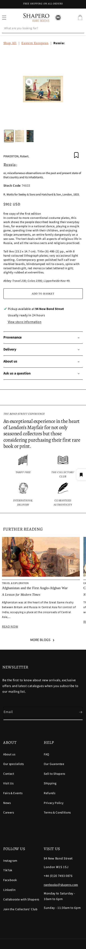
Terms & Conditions (57, 812)
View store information (25, 322)
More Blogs (40, 639)
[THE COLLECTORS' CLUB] (63, 466)
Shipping (50, 783)
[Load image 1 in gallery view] (8, 136)
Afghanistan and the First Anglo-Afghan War (35, 588)
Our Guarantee (54, 764)
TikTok (7, 870)
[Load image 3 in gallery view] (30, 136)
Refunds (49, 793)
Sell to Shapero (54, 774)
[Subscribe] (77, 712)
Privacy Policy (53, 803)
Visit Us (8, 783)
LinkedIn (9, 890)
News (7, 803)
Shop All (10, 43)
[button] (80, 17)
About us (9, 754)
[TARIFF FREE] (23, 466)
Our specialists (13, 764)
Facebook (10, 880)
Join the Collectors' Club (20, 909)
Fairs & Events (12, 793)
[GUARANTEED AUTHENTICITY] (63, 495)
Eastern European (35, 43)
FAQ (46, 754)
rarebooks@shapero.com (61, 884)
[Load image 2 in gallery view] (19, 136)
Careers (8, 812)
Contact (8, 774)
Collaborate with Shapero (21, 899)
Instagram (10, 860)
